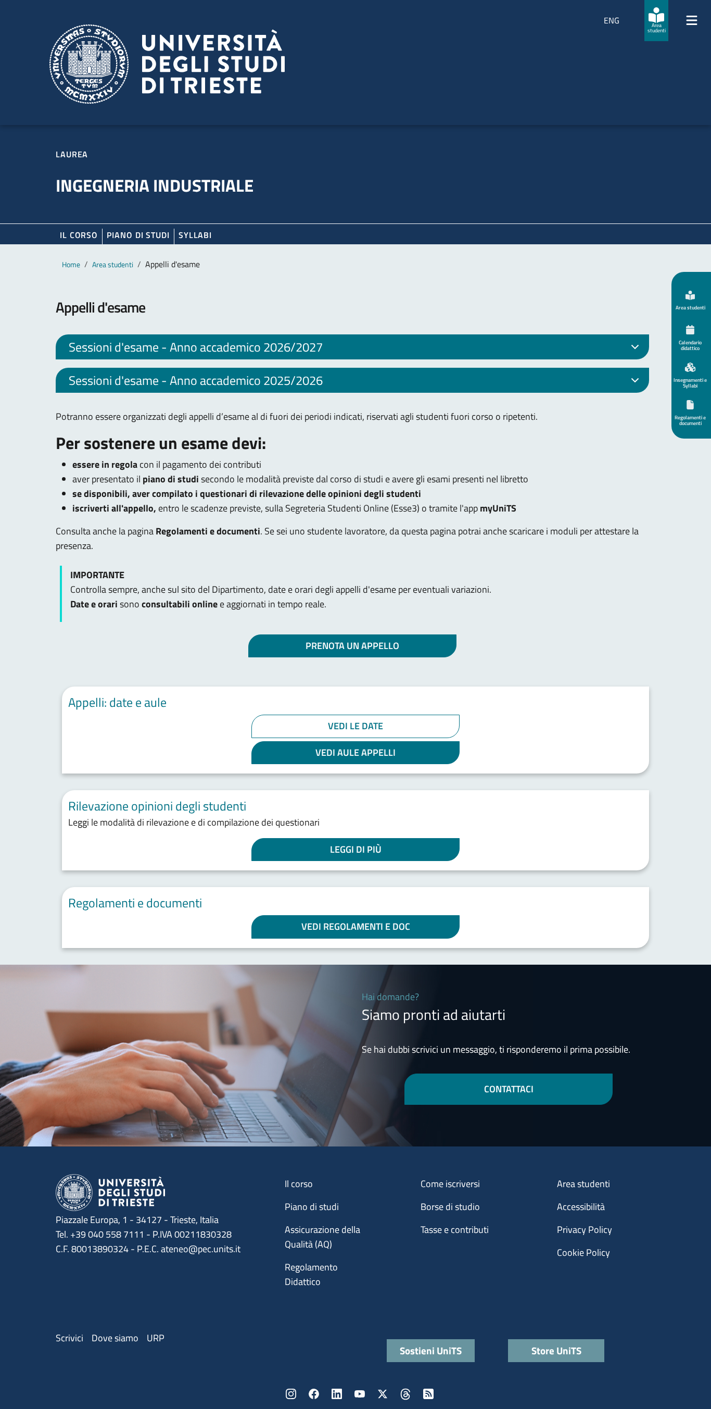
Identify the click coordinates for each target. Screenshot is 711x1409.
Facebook (314, 1394)
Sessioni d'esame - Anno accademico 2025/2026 (196, 380)
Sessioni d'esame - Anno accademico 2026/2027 (196, 347)
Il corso (79, 235)
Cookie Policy (583, 1252)
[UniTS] (167, 64)
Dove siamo (115, 1338)
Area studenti (112, 264)
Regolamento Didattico (311, 1274)
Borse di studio (450, 1207)
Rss (428, 1394)
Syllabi (195, 235)
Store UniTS (556, 1350)
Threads (405, 1394)
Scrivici (69, 1338)
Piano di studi (312, 1207)
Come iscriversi (450, 1184)
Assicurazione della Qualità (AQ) (322, 1237)
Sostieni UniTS (431, 1350)
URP (155, 1338)
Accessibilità (581, 1207)
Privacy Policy (584, 1230)
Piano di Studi (138, 235)
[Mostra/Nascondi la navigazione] (692, 20)
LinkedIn (336, 1394)
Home (71, 264)
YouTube (359, 1394)
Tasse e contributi (455, 1230)
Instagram (291, 1394)
